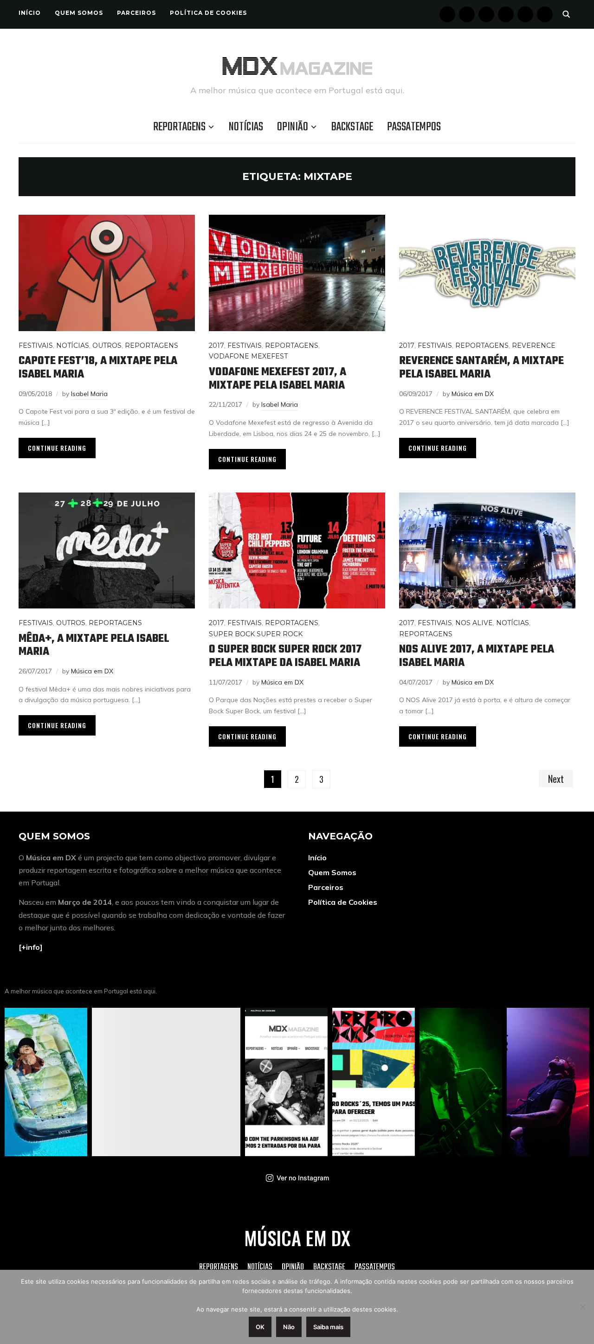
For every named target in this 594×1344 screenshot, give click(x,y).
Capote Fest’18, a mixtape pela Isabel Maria (98, 367)
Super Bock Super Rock (256, 634)
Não (289, 1327)
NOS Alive (474, 623)
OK (260, 1327)
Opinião (292, 127)
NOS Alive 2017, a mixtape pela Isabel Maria (476, 656)
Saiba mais (328, 1327)
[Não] (582, 1307)
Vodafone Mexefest (248, 356)
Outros (107, 345)
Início (30, 12)
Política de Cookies (208, 12)
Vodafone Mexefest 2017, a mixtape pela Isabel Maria (277, 379)
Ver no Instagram (303, 1178)
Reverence (533, 345)
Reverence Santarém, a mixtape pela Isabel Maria (481, 367)
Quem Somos (79, 12)
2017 (216, 345)
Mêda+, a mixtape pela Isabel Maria (94, 645)
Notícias (246, 127)
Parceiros (136, 12)
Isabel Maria (89, 394)
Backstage (352, 127)
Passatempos (414, 127)
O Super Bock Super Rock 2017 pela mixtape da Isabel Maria (285, 656)
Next (556, 779)
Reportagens (179, 127)
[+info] (31, 947)
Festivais (36, 345)
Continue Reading (57, 448)
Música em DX (473, 394)
